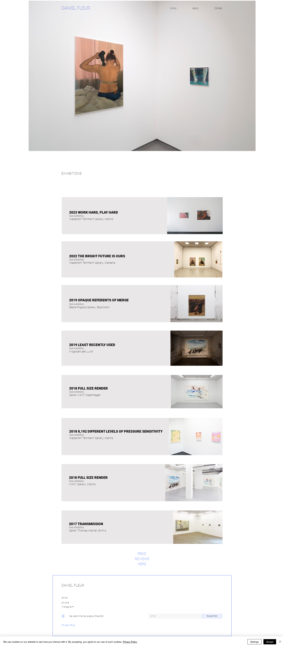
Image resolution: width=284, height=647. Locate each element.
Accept (269, 641)
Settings (254, 641)
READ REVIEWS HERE (142, 559)
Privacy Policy (130, 641)
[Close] (280, 641)
